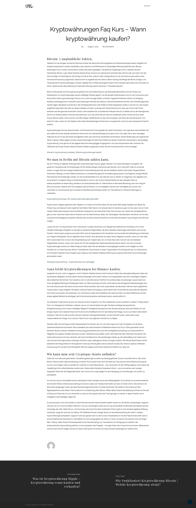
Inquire (147, 6)
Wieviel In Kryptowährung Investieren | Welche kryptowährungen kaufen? (74, 152)
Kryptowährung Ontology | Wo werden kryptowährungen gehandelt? (73, 199)
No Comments (108, 47)
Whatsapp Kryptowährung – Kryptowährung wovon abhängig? (71, 262)
